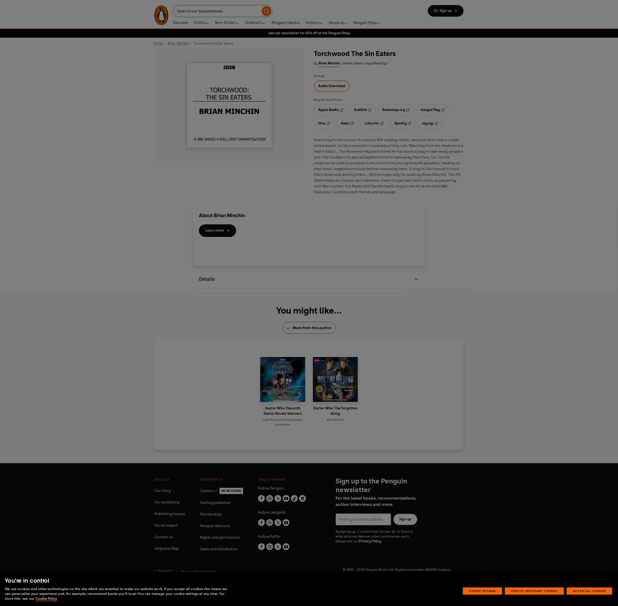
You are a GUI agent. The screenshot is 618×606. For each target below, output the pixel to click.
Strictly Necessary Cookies (534, 591)
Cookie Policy (46, 599)
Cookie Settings (482, 591)
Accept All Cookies (589, 591)
